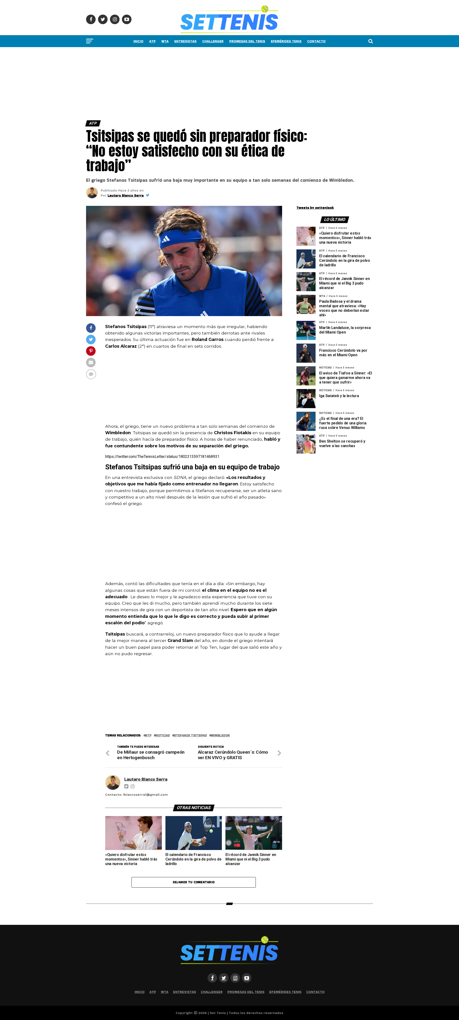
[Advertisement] (143, 82)
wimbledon (220, 735)
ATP (152, 41)
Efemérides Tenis (286, 41)
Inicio (138, 41)
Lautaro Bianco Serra (126, 195)
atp (148, 735)
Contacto (316, 41)
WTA (165, 41)
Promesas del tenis (247, 41)
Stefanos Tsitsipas (190, 735)
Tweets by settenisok (315, 207)
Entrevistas (185, 41)
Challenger (213, 41)
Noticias (163, 735)
